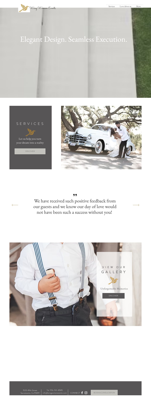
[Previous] (15, 205)
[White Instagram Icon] (86, 393)
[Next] (136, 205)
